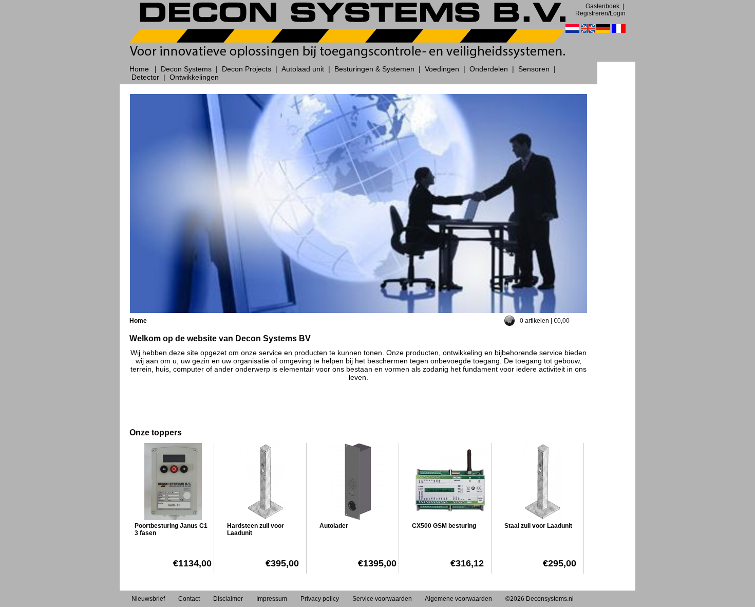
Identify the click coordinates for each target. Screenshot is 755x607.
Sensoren (534, 69)
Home (139, 69)
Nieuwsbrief (148, 598)
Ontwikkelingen (194, 77)
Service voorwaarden (382, 598)
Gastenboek (602, 6)
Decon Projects (246, 69)
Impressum (271, 598)
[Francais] (619, 28)
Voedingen (442, 69)
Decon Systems (186, 69)
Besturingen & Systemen (374, 69)
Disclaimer (228, 598)
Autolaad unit (302, 69)
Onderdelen (488, 69)
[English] (588, 28)
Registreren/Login (600, 13)
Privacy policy (319, 598)
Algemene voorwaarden (458, 598)
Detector (145, 77)
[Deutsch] (603, 28)
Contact (189, 598)
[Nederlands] (572, 28)
